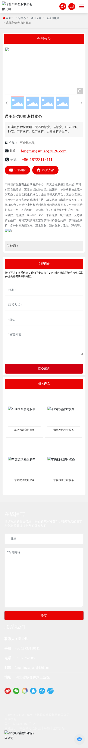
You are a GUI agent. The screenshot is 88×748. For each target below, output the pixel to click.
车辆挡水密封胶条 (63, 480)
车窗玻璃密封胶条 (24, 480)
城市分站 (59, 728)
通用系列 (36, 18)
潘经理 (23, 639)
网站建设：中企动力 (17, 728)
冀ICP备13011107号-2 (19, 724)
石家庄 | (38, 728)
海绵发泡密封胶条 (63, 429)
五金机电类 (53, 18)
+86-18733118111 (37, 159)
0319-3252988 (25, 658)
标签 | (48, 728)
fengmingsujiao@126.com (44, 151)
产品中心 (20, 18)
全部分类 (44, 38)
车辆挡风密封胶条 (24, 429)
